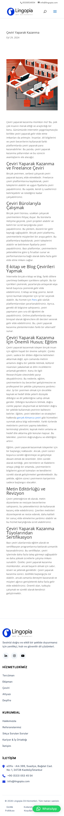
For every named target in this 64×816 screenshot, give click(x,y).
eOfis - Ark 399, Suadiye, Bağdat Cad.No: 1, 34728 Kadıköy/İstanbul (30, 768)
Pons (34, 299)
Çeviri (6, 687)
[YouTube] (23, 656)
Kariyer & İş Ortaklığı (14, 739)
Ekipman (7, 681)
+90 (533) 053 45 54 (20, 775)
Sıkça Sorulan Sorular (15, 733)
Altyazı (6, 694)
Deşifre (6, 700)
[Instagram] (14, 656)
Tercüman (8, 675)
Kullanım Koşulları (28, 809)
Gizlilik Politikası (9, 809)
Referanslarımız (11, 727)
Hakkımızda (9, 721)
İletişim (6, 745)
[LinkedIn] (5, 656)
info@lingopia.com (18, 781)
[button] (46, 809)
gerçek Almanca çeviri (29, 417)
